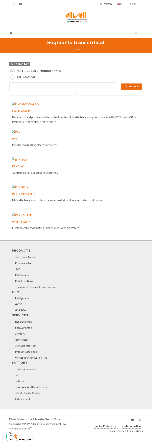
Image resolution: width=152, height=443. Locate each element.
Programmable (23, 263)
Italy (106, 4)
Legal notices (135, 430)
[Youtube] (20, 4)
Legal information (131, 426)
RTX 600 (17, 166)
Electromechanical (25, 257)
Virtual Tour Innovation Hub (31, 357)
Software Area (23, 327)
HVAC (18, 268)
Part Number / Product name (39, 71)
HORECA (20, 310)
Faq (17, 375)
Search (133, 86)
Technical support (25, 368)
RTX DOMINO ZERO (24, 194)
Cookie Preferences (106, 426)
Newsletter (21, 339)
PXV (14, 138)
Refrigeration (22, 275)
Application (25, 77)
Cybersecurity (23, 399)
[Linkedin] (13, 4)
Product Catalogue (26, 351)
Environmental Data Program (31, 386)
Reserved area (23, 321)
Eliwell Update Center (27, 393)
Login (134, 4)
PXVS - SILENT (21, 221)
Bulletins (20, 381)
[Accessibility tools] (15, 436)
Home (76, 49)
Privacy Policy (116, 430)
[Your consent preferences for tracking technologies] (6, 436)
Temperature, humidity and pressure (36, 286)
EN (121, 4)
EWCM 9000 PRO (23, 111)
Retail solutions (24, 281)
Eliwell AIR (21, 333)
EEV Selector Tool (25, 345)
